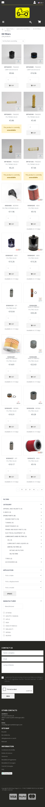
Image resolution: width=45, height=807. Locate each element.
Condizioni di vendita (8, 750)
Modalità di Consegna (8, 763)
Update (9, 594)
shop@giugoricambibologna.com (12, 725)
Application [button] (8, 570)
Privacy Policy (7, 773)
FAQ (3, 769)
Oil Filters (7, 31)
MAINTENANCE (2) (11, 526)
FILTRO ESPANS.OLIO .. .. (11, 208)
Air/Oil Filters (37, 29)
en (41, 3)
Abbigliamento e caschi (9, 738)
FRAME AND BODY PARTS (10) (15, 529)
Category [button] (7, 504)
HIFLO (8, 619)
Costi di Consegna (7, 766)
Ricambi (4, 732)
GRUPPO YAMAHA (12, 616)
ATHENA (9, 613)
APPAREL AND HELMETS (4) (12, 509)
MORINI (8, 636)
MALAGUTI (9, 629)
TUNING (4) (9, 523)
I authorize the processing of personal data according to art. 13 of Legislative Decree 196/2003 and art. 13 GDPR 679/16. (24, 679)
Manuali (4, 741)
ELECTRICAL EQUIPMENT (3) (15, 533)
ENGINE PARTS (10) (12, 519)
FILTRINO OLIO (11, 117)
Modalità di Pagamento (9, 760)
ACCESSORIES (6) (11, 562)
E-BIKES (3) (7, 512)
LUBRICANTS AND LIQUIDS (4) (17, 543)
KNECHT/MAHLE (11, 626)
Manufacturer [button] (9, 601)
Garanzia (5, 756)
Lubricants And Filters (23, 29)
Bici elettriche (6, 735)
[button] (40, 22)
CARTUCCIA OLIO (11, 70)
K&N (7, 622)
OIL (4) (9, 540)
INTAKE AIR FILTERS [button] (17, 550)
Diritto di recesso (7, 753)
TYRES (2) (8, 559)
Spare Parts (10, 29)
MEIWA (8, 632)
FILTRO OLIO (33, 208)
